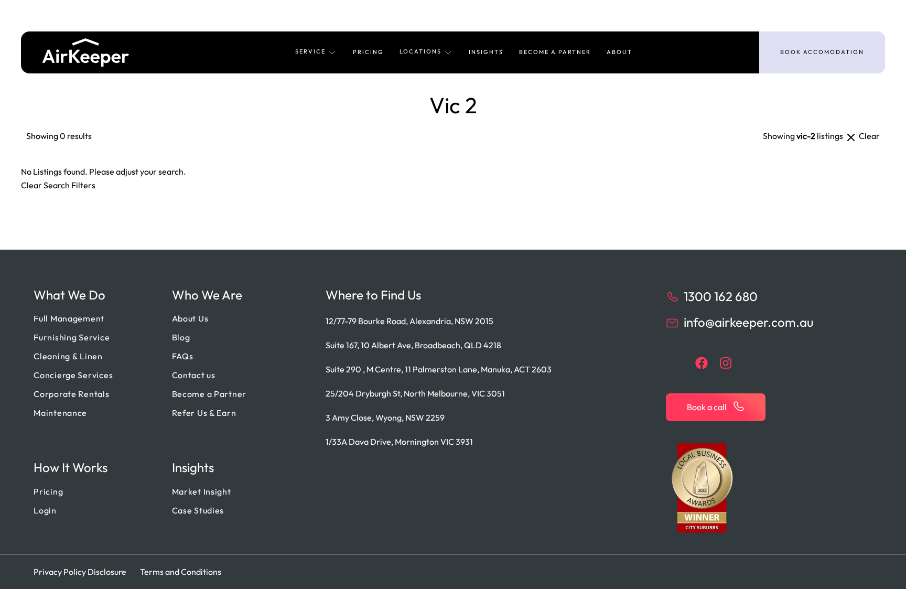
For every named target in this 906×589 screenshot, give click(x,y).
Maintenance (60, 413)
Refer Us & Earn (204, 413)
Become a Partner (555, 52)
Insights (486, 52)
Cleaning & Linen (68, 356)
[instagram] (725, 363)
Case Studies (198, 510)
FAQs (182, 356)
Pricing (368, 52)
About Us (190, 318)
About (619, 52)
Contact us (193, 375)
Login (45, 510)
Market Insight (201, 491)
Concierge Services (73, 375)
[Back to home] (86, 52)
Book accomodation (822, 52)
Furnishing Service (72, 337)
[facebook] (701, 363)
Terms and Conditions (180, 571)
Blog (181, 337)
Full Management (69, 318)
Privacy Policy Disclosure (80, 571)
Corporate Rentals (71, 394)
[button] (316, 52)
